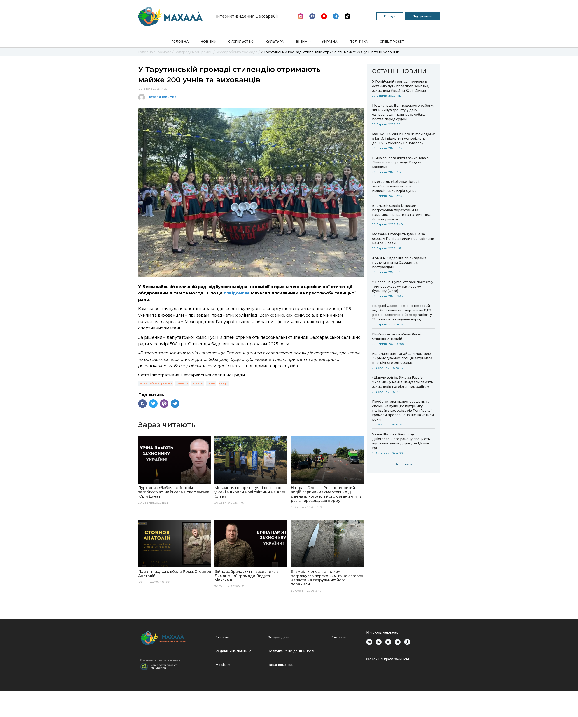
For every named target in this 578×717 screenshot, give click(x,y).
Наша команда (280, 665)
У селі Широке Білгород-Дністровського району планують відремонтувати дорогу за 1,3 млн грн (401, 441)
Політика (358, 42)
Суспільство (241, 42)
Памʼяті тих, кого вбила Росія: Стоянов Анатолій (396, 336)
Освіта (211, 383)
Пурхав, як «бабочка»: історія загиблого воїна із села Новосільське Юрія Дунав (396, 186)
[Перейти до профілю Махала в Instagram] (300, 16)
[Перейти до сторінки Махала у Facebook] (312, 16)
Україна (330, 42)
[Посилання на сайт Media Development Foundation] (158, 666)
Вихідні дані (278, 637)
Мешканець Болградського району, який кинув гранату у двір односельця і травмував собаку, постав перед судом (403, 112)
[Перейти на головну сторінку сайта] (170, 16)
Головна (180, 42)
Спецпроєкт (392, 42)
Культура (275, 42)
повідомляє (236, 293)
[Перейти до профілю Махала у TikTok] (407, 642)
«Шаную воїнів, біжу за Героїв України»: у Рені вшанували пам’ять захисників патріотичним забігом (402, 382)
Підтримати (422, 16)
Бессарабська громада (155, 383)
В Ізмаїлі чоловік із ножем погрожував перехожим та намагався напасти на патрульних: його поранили (401, 212)
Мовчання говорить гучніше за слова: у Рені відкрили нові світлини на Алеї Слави (403, 238)
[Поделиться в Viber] (164, 403)
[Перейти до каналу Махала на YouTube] (336, 16)
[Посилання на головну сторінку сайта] (176, 638)
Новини (208, 42)
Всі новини (404, 464)
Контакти (338, 637)
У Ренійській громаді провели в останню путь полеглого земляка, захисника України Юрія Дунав (400, 86)
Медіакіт (222, 665)
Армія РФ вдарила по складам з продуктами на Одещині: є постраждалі (399, 262)
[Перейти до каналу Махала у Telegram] (347, 16)
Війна (301, 42)
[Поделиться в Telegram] (175, 403)
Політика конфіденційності (291, 651)
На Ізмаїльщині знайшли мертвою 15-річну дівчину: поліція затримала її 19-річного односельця (402, 358)
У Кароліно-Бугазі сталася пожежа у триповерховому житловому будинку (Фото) (402, 286)
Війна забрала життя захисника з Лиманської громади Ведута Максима (400, 162)
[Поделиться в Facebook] (142, 403)
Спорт (223, 383)
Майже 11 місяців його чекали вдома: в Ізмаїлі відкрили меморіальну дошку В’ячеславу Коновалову (403, 138)
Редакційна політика (233, 651)
